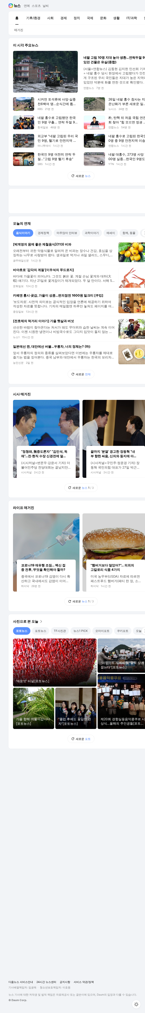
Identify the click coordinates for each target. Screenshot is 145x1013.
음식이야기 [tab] (23, 233)
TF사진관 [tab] (60, 631)
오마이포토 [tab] (102, 631)
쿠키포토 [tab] (122, 631)
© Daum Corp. (17, 1000)
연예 (27, 6)
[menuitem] (17, 18)
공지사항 (65, 981)
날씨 (46, 6)
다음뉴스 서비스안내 (20, 981)
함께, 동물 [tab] (129, 233)
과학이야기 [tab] (92, 233)
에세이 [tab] (110, 233)
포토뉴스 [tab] (21, 631)
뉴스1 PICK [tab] (80, 631)
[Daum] (11, 5)
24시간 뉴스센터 (46, 981)
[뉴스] (17, 5)
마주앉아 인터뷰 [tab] (67, 233)
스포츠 (36, 6)
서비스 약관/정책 (84, 981)
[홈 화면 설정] (136, 1004)
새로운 (83, 176)
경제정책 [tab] (43, 233)
